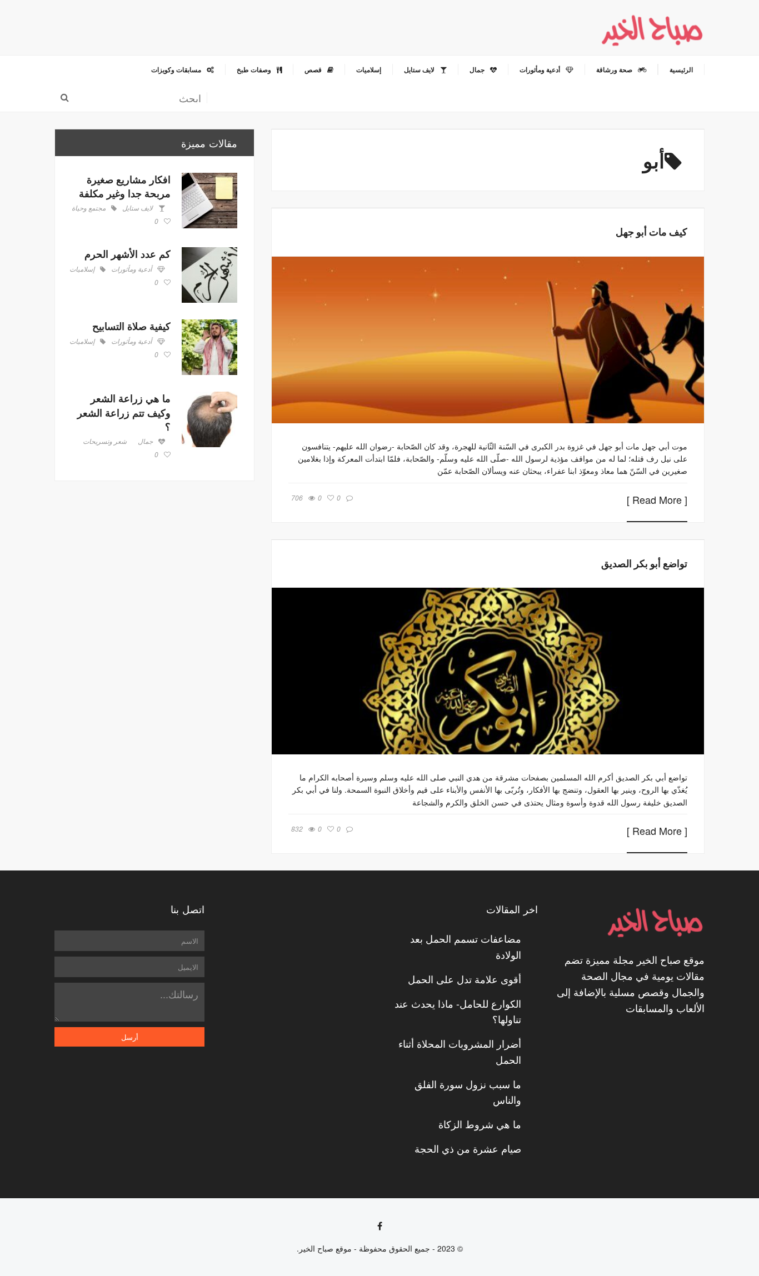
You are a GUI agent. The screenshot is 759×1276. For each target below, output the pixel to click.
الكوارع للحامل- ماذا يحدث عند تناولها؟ (458, 1011)
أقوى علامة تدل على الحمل (464, 979)
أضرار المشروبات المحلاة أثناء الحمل (459, 1051)
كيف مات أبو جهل (651, 231)
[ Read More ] (657, 500)
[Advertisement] (154, 575)
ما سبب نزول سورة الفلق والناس (468, 1092)
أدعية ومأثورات (131, 269)
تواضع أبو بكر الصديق (644, 563)
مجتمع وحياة (89, 208)
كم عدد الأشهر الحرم (127, 254)
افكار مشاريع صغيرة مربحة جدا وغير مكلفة (125, 186)
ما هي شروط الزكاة (479, 1124)
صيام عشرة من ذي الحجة (468, 1148)
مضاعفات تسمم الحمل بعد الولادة (465, 946)
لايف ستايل (137, 208)
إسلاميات (81, 269)
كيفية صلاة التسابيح (131, 326)
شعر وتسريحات (105, 441)
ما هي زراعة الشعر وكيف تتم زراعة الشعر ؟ (124, 412)
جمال (145, 442)
